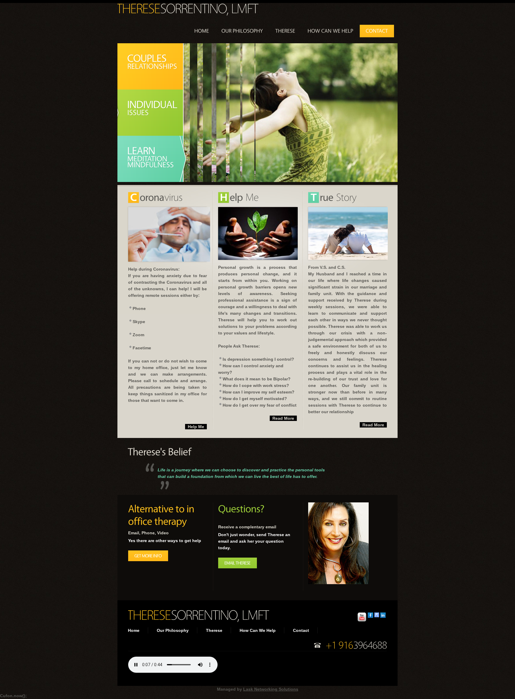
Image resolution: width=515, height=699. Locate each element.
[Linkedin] (383, 615)
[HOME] (201, 31)
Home (133, 630)
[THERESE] (285, 31)
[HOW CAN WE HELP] (330, 31)
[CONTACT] (377, 31)
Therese (214, 630)
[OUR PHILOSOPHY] (242, 31)
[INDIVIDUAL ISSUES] (154, 113)
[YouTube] (362, 615)
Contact (301, 630)
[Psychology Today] (376, 615)
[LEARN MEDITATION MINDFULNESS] (154, 159)
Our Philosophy (173, 630)
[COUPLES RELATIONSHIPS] (154, 66)
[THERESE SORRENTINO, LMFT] (187, 8)
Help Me (196, 426)
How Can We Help (258, 630)
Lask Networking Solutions (270, 689)
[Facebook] (370, 615)
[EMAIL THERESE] (237, 563)
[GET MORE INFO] (148, 555)
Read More (283, 418)
